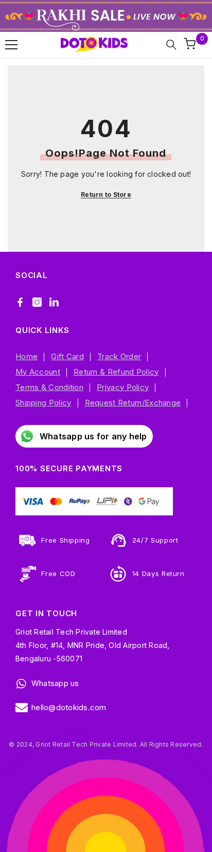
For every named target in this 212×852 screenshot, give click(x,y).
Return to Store (106, 194)
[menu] (11, 45)
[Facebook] (20, 302)
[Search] (171, 45)
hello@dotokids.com (68, 707)
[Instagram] (37, 302)
